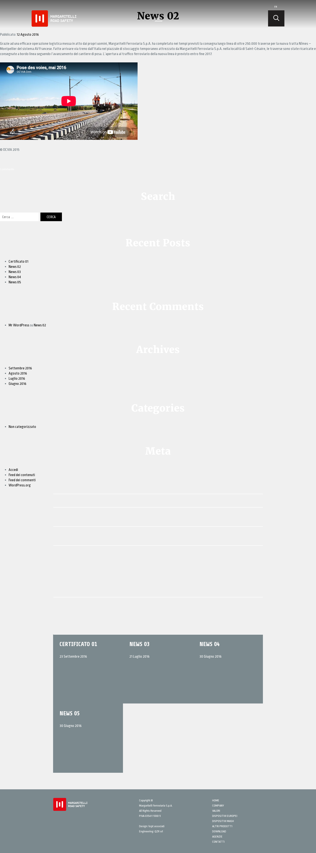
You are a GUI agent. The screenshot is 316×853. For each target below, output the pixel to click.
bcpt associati (156, 826)
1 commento (7, 169)
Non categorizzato (22, 427)
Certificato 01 (18, 261)
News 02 (15, 267)
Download (219, 831)
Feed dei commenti (22, 480)
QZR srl (159, 831)
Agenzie (217, 836)
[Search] (276, 18)
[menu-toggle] (158, 19)
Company (218, 805)
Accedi (13, 470)
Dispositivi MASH (223, 821)
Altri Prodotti (222, 826)
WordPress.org (20, 485)
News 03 (15, 272)
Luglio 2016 (17, 378)
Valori (216, 810)
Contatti (218, 841)
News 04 (15, 277)
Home (215, 800)
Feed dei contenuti (22, 475)
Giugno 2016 (17, 384)
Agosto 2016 (18, 373)
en (275, 6)
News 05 (15, 282)
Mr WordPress (19, 325)
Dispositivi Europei (224, 816)
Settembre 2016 (20, 368)
